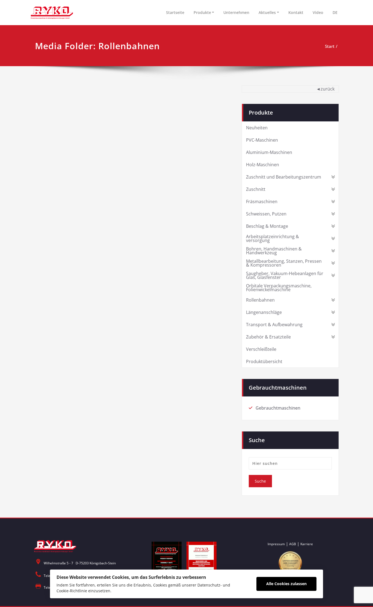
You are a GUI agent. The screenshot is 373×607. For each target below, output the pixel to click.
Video (318, 12)
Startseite (175, 12)
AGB (292, 544)
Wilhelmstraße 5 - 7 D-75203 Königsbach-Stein (80, 563)
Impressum (276, 544)
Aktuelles (267, 12)
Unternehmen (236, 12)
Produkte (202, 12)
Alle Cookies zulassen (286, 583)
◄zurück (325, 89)
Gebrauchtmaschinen (278, 408)
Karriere (306, 544)
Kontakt (295, 12)
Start (329, 46)
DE (335, 12)
